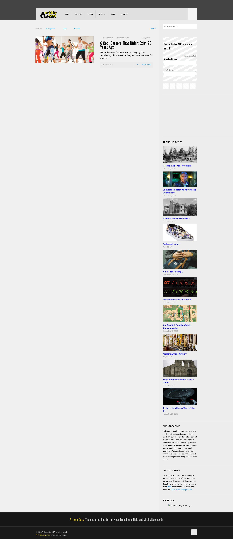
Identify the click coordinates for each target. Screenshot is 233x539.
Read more (146, 64)
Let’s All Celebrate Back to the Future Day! (177, 299)
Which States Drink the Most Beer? (175, 353)
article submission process (181, 490)
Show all (153, 29)
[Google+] (41, 4)
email (169, 487)
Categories (50, 29)
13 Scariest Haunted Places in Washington (177, 165)
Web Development (43, 535)
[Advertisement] (183, 115)
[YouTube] (48, 4)
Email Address (171, 59)
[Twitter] (44, 4)
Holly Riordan (108, 38)
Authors (77, 29)
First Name (169, 70)
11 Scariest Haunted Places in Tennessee (176, 218)
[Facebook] (37, 4)
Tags (64, 29)
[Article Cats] (48, 14)
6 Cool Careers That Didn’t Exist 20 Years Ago (126, 45)
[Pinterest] (51, 4)
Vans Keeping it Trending (171, 244)
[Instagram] (55, 4)
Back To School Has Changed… (173, 271)
